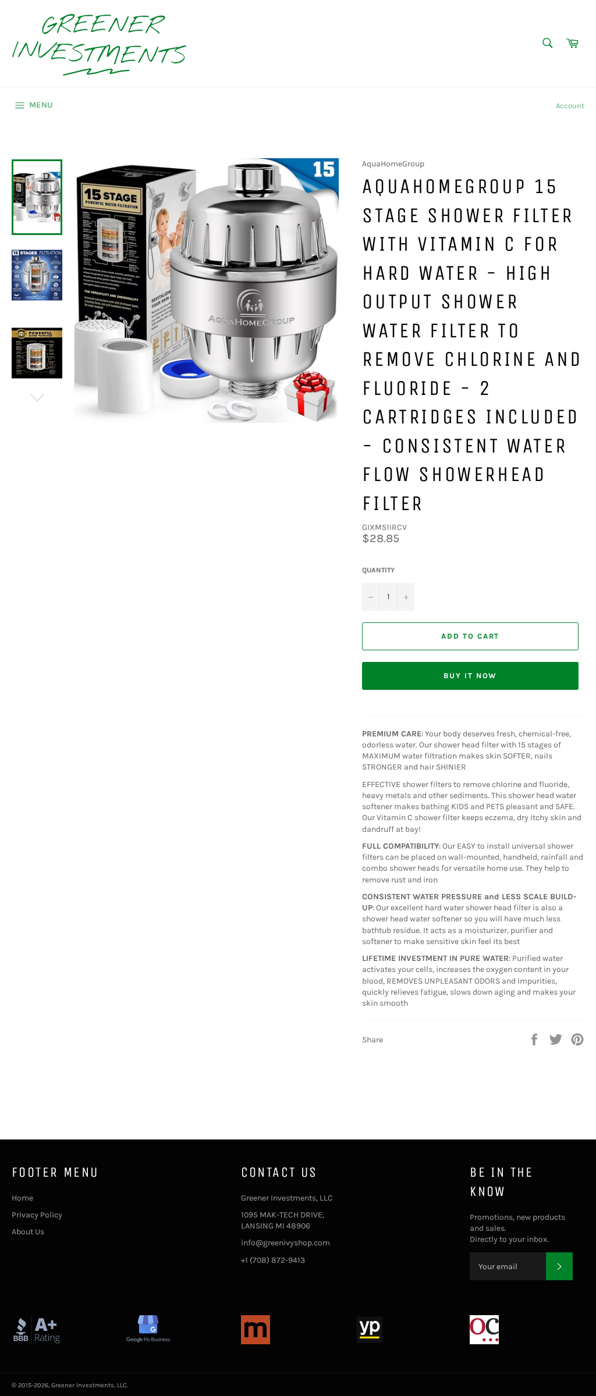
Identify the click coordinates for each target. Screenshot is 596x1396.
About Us (28, 1232)
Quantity (378, 570)
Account (570, 105)
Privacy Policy (37, 1215)
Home (22, 1198)
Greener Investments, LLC (89, 1385)
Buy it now (471, 675)
